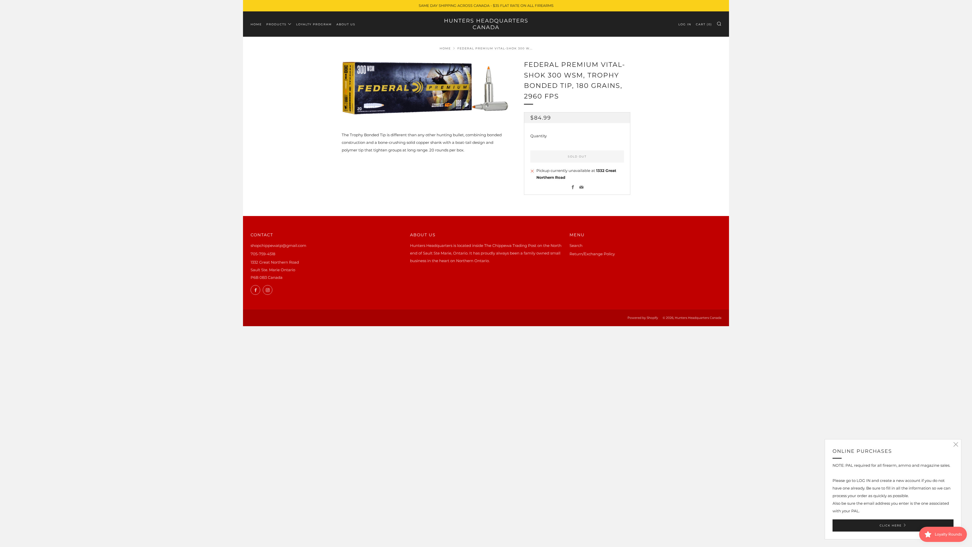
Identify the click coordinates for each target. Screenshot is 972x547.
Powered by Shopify (642, 318)
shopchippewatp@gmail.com (278, 245)
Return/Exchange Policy (592, 253)
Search (576, 245)
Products (276, 24)
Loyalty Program (314, 24)
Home (256, 24)
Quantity (538, 135)
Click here (891, 525)
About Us (345, 24)
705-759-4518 (263, 253)
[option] (425, 88)
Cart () (704, 24)
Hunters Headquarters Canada (486, 23)
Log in (684, 24)
